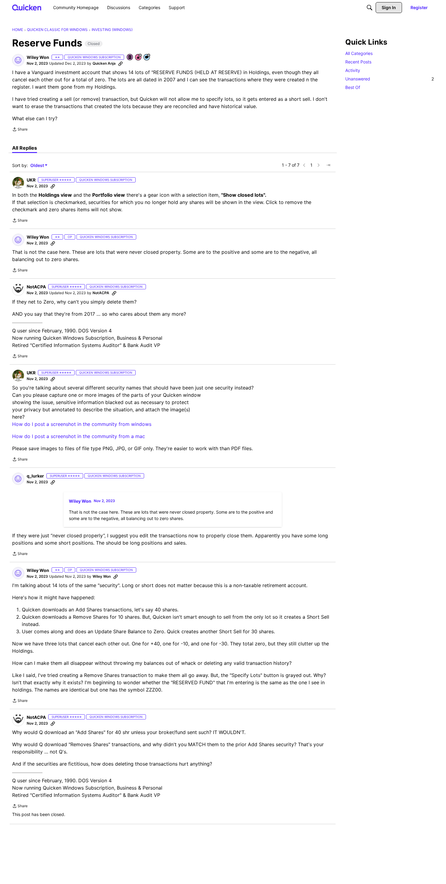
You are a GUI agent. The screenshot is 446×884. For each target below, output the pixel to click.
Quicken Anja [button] (104, 63)
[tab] (24, 148)
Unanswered (389, 78)
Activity (352, 70)
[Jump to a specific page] (328, 165)
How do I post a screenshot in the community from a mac (78, 436)
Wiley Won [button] (38, 57)
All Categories (359, 53)
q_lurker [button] (35, 475)
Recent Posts (358, 61)
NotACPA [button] (36, 286)
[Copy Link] (120, 63)
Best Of (352, 87)
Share (20, 130)
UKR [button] (31, 179)
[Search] (369, 7)
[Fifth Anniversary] (138, 57)
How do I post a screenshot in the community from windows (81, 424)
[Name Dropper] (130, 57)
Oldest (37, 165)
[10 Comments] (147, 57)
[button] (18, 60)
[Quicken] (27, 7)
